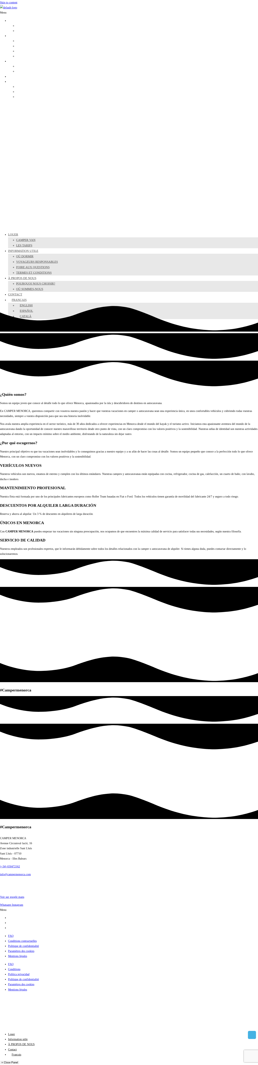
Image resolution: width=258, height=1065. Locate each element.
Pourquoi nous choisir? (29, 66)
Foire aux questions (27, 51)
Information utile (18, 35)
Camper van (23, 25)
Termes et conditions (28, 56)
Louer (11, 20)
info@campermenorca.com (15, 874)
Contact (12, 76)
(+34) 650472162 (10, 866)
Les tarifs (21, 30)
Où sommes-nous (26, 71)
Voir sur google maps (12, 896)
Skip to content (8, 2)
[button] (129, 12)
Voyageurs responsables (29, 46)
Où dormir (22, 40)
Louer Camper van (18, 917)
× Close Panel (9, 1062)
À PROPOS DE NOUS (21, 61)
